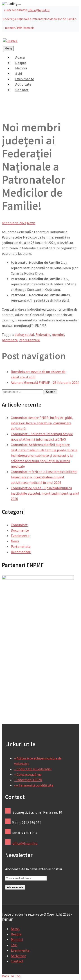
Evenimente (20, 535)
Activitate (18, 955)
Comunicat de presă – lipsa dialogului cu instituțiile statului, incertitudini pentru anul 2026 (45, 493)
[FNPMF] (10, 41)
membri (58, 334)
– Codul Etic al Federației (33, 769)
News (31, 223)
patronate (10, 340)
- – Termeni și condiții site (33, 785)
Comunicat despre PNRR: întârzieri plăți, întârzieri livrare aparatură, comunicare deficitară (42, 423)
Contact (22, 89)
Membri (17, 939)
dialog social (24, 334)
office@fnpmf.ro (39, 10)
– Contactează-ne (28, 774)
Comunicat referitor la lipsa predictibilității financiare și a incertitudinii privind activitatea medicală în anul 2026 (44, 477)
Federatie (43, 334)
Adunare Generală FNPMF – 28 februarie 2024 (45, 382)
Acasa (15, 928)
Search (50, 391)
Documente (20, 530)
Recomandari (21, 552)
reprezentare (29, 340)
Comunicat (19, 525)
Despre (16, 934)
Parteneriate (21, 546)
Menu (8, 48)
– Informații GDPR (28, 780)
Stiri (14, 945)
